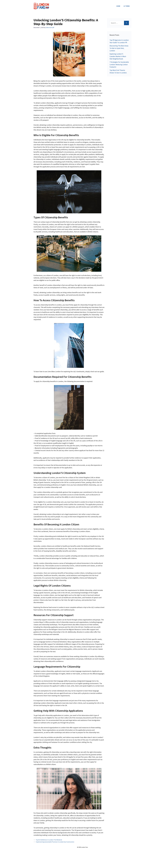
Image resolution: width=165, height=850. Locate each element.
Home (118, 6)
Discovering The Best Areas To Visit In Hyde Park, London (119, 48)
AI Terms (127, 6)
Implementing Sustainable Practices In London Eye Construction (55, 842)
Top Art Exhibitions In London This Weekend (49, 840)
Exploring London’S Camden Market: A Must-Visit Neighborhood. (118, 56)
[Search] (126, 23)
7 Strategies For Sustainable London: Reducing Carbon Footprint (119, 64)
